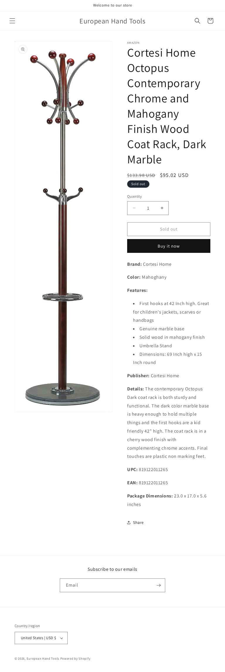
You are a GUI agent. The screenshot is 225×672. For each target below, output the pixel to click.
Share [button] (138, 522)
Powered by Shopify (75, 658)
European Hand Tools (43, 658)
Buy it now (169, 246)
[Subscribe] (158, 585)
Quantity (134, 196)
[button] (12, 20)
